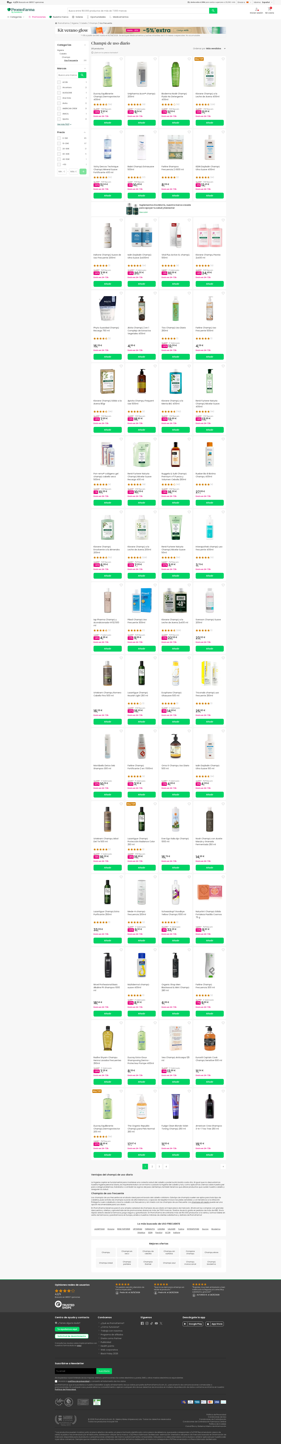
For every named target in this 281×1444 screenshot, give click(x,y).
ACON (167, 1232)
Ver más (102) (63, 124)
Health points (107, 1346)
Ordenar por (199, 48)
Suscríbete (104, 1371)
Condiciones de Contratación (212, 1419)
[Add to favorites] (121, 59)
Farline (181, 1229)
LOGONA (161, 1229)
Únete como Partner (111, 1338)
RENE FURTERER (123, 1229)
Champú (93, 23)
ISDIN (150, 1232)
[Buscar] (213, 11)
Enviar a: (241, 2)
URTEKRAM (137, 1229)
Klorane (111, 1229)
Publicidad (106, 1342)
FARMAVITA (150, 1229)
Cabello (83, 23)
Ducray (205, 1229)
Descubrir (143, 212)
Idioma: (262, 2)
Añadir (107, 122)
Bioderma (215, 1229)
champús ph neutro (200, 1202)
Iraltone (176, 1232)
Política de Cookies (217, 1424)
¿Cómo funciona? (110, 1327)
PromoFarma (64, 23)
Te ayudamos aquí (67, 1329)
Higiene (75, 23)
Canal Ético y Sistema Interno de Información (205, 1426)
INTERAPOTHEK (193, 1229)
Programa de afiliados (112, 1334)
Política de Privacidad (65, 1389)
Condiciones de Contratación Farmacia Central (204, 1421)
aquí (79, 1345)
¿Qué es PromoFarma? (112, 1323)
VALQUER (171, 1229)
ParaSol (158, 1232)
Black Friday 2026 (109, 1353)
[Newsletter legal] (56, 1381)
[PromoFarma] (21, 10)
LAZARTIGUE (99, 1229)
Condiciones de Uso (217, 1417)
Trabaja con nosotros (111, 1330)
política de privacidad (78, 1381)
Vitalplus (141, 1232)
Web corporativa (109, 1349)
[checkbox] (71, 82)
